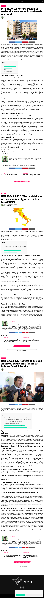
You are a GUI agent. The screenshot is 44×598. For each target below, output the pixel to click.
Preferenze (38, 594)
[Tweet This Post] (18, 42)
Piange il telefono (8, 67)
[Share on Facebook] (12, 42)
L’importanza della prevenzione (10, 66)
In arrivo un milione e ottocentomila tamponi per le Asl (15, 425)
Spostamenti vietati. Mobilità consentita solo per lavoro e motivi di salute (18, 419)
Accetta (20, 594)
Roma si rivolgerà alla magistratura (11, 251)
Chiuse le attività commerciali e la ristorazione (13, 421)
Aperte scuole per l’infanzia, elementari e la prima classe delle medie (17, 417)
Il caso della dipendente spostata (11, 69)
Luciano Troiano (8, 17)
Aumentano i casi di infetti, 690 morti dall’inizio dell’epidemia (16, 426)
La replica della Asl (8, 71)
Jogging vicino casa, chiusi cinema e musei (12, 423)
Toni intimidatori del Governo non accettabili (13, 250)
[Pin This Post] (25, 42)
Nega (29, 594)
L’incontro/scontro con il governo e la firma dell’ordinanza (15, 246)
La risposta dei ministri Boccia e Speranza (12, 248)
